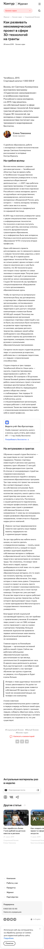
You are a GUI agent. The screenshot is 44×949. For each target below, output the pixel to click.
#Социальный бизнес (14, 730)
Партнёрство (12, 897)
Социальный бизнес (32, 17)
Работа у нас (12, 883)
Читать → (16, 828)
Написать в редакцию (12, 912)
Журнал (7, 17)
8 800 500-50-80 (10, 909)
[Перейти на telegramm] (14, 919)
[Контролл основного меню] (39, 4)
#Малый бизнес (32, 730)
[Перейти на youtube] (11, 919)
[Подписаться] (37, 790)
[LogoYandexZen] (5, 797)
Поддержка (9, 904)
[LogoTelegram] (17, 797)
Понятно (9, 943)
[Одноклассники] (22, 741)
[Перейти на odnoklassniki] (8, 919)
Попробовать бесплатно (16, 439)
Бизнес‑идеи (17, 17)
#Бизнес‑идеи (22, 733)
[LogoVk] (11, 797)
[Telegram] (27, 741)
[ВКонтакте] (17, 741)
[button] (22, 736)
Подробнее (8, 938)
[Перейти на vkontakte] (5, 919)
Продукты (11, 888)
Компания (11, 878)
